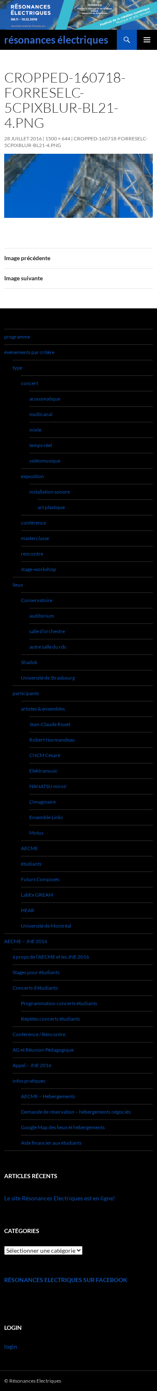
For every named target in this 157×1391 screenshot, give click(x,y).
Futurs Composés (40, 879)
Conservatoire (36, 600)
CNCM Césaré (44, 755)
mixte (35, 430)
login (10, 1346)
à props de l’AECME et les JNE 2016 (51, 957)
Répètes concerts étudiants (50, 1019)
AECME (29, 848)
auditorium (41, 616)
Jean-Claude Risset (49, 724)
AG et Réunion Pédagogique (43, 1050)
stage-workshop (38, 569)
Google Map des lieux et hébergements (63, 1127)
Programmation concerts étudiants (59, 1003)
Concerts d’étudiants (35, 988)
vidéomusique (44, 461)
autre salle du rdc (48, 647)
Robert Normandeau (52, 740)
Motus (36, 833)
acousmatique (44, 399)
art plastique (51, 507)
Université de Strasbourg (48, 678)
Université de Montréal (46, 926)
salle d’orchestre (47, 631)
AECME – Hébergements (48, 1096)
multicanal (40, 414)
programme (17, 337)
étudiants (31, 864)
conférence (33, 523)
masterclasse (35, 538)
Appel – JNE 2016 (32, 1065)
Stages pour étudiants (36, 972)
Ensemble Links (46, 817)
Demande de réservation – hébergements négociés (76, 1112)
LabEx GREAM (37, 895)
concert (29, 383)
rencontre (32, 554)
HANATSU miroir (48, 786)
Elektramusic (43, 771)
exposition (32, 476)
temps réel (40, 445)
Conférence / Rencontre (39, 1034)
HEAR (27, 910)
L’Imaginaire (42, 802)
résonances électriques (56, 40)
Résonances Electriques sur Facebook (65, 1279)
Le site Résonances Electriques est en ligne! (59, 1198)
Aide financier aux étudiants (51, 1143)
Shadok (29, 662)
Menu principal (147, 40)
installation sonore (49, 492)
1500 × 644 (57, 138)
